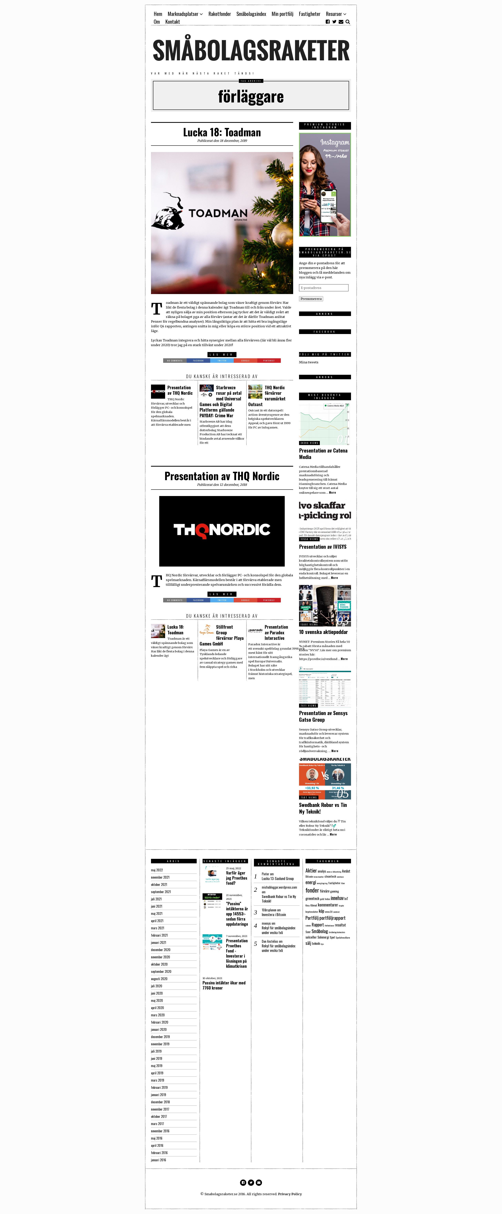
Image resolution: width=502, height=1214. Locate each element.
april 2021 (157, 920)
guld (322, 899)
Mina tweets (308, 362)
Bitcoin (309, 876)
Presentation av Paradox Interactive (276, 632)
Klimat (313, 905)
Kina (308, 905)
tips (322, 943)
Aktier (311, 870)
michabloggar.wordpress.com (279, 887)
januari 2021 (158, 942)
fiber (343, 883)
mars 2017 (157, 1123)
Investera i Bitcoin (274, 914)
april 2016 (157, 1145)
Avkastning (337, 871)
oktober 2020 (159, 964)
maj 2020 (157, 1000)
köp (321, 911)
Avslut (346, 871)
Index (327, 899)
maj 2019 (156, 1065)
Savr (308, 932)
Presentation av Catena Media (323, 453)
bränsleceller (319, 876)
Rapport (318, 924)
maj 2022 (157, 870)
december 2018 (160, 1102)
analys (322, 871)
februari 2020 (159, 1022)
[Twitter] (334, 21)
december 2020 (160, 949)
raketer (308, 925)
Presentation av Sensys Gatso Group (323, 716)
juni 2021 (156, 906)
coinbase (340, 876)
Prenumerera (311, 299)
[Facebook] (327, 21)
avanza (329, 871)
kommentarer (328, 905)
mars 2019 (157, 1080)
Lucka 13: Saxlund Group (278, 878)
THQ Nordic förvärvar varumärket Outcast (267, 395)
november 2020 (160, 957)
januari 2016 (158, 1160)
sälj (308, 943)
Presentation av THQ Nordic (180, 390)
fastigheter (334, 883)
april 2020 (157, 1007)
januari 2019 (158, 1094)
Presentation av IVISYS (322, 546)
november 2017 (160, 1109)
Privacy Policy (290, 1194)
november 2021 (160, 877)
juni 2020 (157, 993)
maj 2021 (156, 913)
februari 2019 (159, 1087)
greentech (312, 898)
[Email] (341, 21)
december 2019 (160, 1036)
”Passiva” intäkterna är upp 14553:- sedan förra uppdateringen (238, 914)
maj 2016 (156, 1138)
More (332, 492)
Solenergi (323, 937)
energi (311, 882)
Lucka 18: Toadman (222, 131)
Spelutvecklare (343, 937)
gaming (334, 891)
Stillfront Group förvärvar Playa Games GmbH (222, 635)
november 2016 (160, 1131)
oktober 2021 (159, 884)
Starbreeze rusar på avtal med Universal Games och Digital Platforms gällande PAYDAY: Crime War (221, 401)
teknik (316, 943)
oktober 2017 (159, 1116)
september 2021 (161, 891)
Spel (332, 937)
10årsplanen (269, 910)
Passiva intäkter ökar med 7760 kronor (224, 985)
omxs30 (329, 911)
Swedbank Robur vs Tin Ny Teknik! (323, 808)
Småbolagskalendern (337, 932)
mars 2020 (158, 1015)
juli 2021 (156, 899)
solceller (311, 937)
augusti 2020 (159, 978)
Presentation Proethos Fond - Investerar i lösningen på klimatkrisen (237, 953)
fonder (312, 890)
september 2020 (161, 971)
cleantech (330, 876)
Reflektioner (329, 925)
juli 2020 (156, 986)
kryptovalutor (312, 911)
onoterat (336, 911)
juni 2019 (156, 1058)
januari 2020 (159, 1029)
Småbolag (320, 931)
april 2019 (157, 1073)
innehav (337, 897)
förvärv (324, 891)
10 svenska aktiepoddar (323, 632)
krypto (341, 905)
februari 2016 (159, 1152)
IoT (346, 898)
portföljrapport (332, 917)
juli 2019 (156, 1051)
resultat (340, 924)
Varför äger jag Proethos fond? (236, 878)
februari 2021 (159, 935)
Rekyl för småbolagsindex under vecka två (278, 930)
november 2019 (160, 1044)
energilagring (322, 883)
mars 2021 (157, 928)
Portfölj (312, 917)
